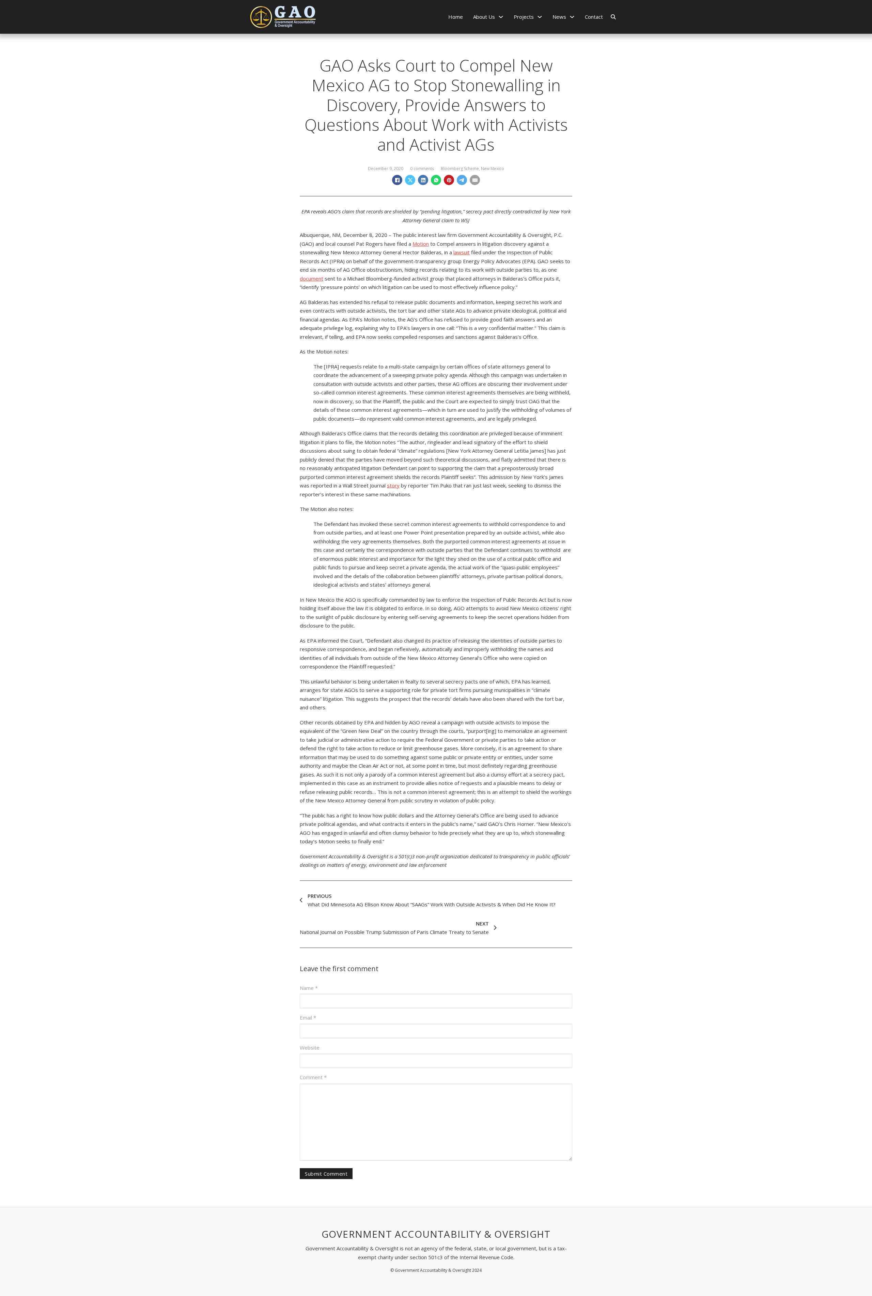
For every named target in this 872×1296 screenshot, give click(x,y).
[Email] (475, 180)
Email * (308, 1017)
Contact (594, 16)
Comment (313, 1077)
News (559, 16)
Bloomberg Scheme (460, 168)
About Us (484, 16)
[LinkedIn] (423, 180)
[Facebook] (397, 180)
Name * (309, 987)
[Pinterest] (449, 180)
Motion (420, 243)
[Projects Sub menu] (539, 16)
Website (310, 1047)
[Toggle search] (613, 17)
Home (455, 16)
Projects (524, 16)
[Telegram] (462, 180)
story (393, 485)
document (311, 278)
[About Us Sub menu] (500, 16)
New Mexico (492, 168)
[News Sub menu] (572, 16)
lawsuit (461, 252)
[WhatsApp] (436, 180)
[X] (410, 180)
